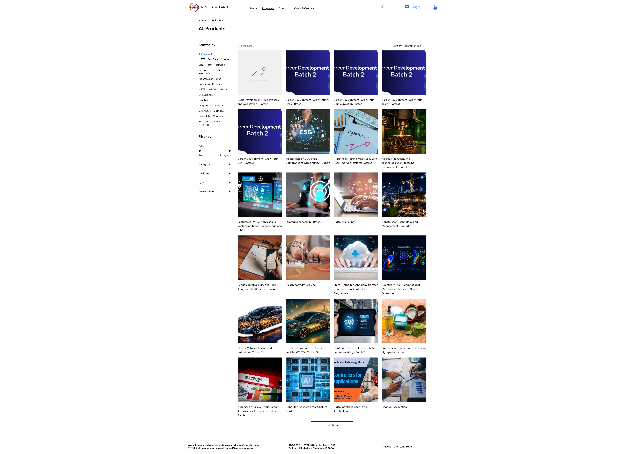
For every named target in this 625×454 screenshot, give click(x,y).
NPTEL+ (208, 7)
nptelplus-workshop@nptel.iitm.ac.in (240, 445)
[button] (435, 7)
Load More (332, 425)
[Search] (383, 6)
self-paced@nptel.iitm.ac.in (236, 448)
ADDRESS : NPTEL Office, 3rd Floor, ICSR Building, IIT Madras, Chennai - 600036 (312, 447)
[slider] (200, 151)
